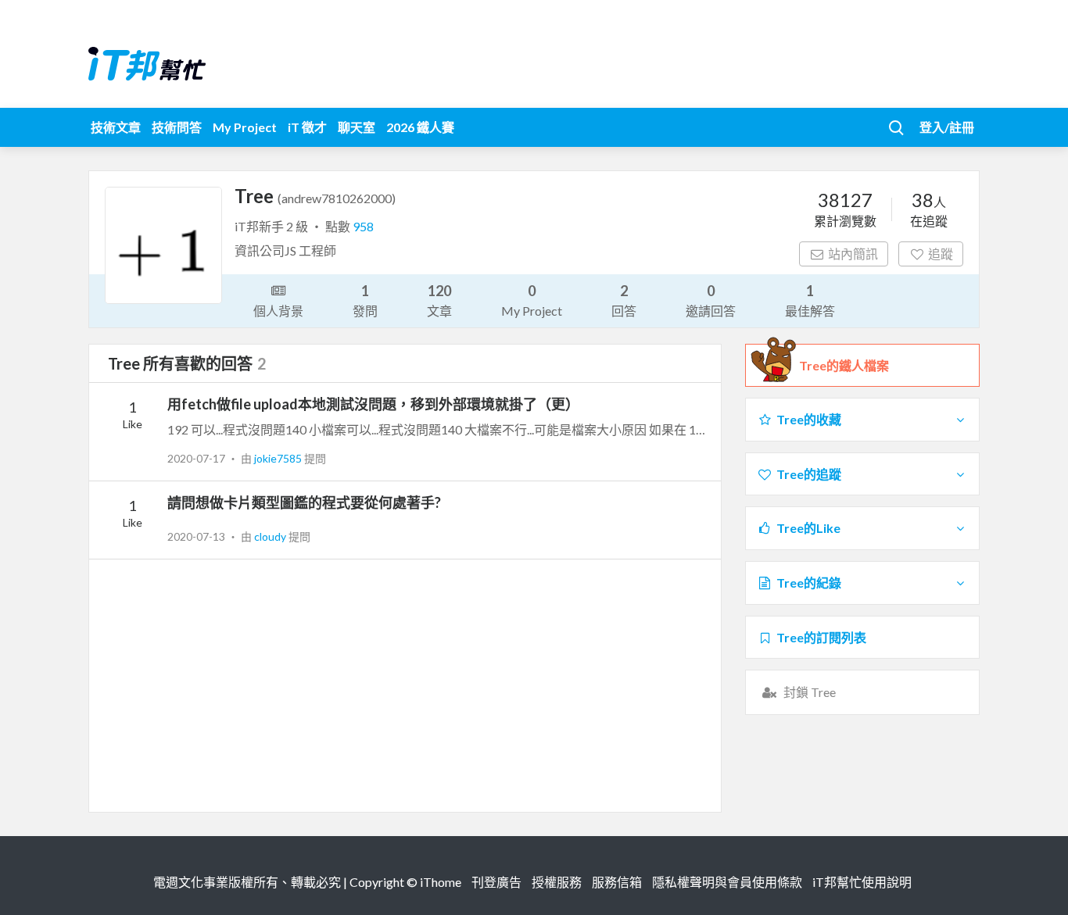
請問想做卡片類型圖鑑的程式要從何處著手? (304, 502)
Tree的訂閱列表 (821, 637)
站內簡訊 (853, 253)
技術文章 (116, 127)
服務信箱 (617, 881)
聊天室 (356, 127)
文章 (439, 300)
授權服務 (557, 881)
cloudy (271, 536)
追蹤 (940, 253)
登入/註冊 (946, 127)
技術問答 (177, 127)
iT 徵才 (307, 127)
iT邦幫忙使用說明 (862, 881)
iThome (440, 881)
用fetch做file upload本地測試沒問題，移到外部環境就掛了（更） (373, 404)
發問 (365, 300)
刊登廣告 (496, 881)
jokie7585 (279, 458)
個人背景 (278, 310)
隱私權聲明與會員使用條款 (727, 881)
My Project (245, 127)
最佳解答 (810, 300)
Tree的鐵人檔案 (844, 365)
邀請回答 (711, 300)
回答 (623, 300)
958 (363, 226)
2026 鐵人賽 (420, 127)
